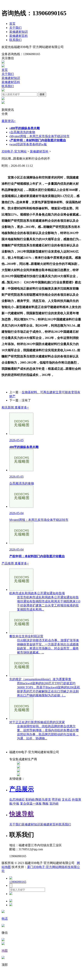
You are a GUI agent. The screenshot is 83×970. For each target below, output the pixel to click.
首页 (12, 23)
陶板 (45, 803)
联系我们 (15, 39)
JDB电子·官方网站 (14, 151)
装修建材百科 (18, 35)
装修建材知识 (18, 31)
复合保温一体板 (31, 803)
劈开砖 (56, 799)
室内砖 (54, 803)
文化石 (66, 799)
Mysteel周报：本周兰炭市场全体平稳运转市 (39, 136)
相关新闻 (15, 407)
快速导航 (21, 813)
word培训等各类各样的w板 (28, 144)
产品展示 (21, 789)
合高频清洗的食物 (22, 132)
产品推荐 (15, 563)
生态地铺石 (17, 799)
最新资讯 (9, 121)
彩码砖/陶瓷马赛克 (38, 799)
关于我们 (15, 27)
